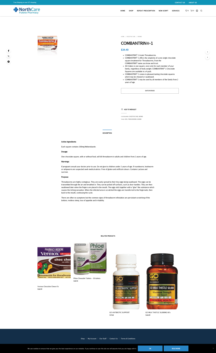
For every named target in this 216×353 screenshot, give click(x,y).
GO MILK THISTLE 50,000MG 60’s (157, 312)
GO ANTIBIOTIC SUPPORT (119, 312)
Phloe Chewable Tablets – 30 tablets (86, 278)
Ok (150, 349)
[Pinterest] (8, 61)
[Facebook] (8, 51)
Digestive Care (131, 36)
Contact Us (180, 2)
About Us (193, 2)
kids (126, 119)
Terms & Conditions (128, 339)
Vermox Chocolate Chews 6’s (48, 286)
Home (122, 11)
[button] (187, 11)
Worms (140, 36)
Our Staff (102, 339)
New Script (163, 11)
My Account (92, 339)
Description (107, 133)
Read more (176, 349)
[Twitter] (8, 56)
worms (139, 119)
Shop (131, 11)
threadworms (132, 119)
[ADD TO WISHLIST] (54, 280)
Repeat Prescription (146, 11)
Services (176, 11)
